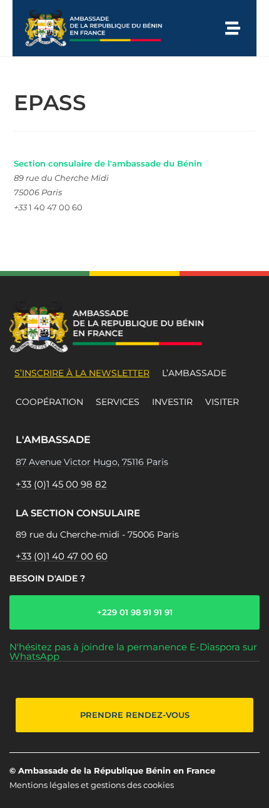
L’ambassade (194, 373)
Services (118, 401)
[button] (232, 28)
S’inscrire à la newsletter (82, 373)
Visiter (222, 401)
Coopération (49, 401)
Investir (172, 401)
